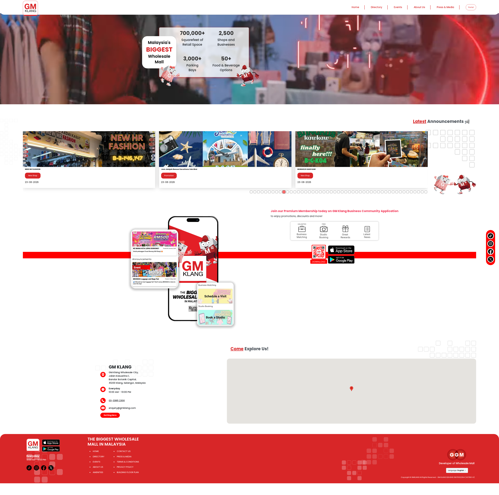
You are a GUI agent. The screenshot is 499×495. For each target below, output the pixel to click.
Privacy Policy (125, 466)
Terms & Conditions (128, 461)
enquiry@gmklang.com (122, 408)
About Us (98, 466)
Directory (98, 456)
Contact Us (123, 451)
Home (355, 7)
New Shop (32, 175)
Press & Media (445, 7)
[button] (351, 388)
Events (398, 7)
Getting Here (110, 415)
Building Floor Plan (128, 472)
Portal (471, 7)
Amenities (98, 472)
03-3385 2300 (117, 400)
